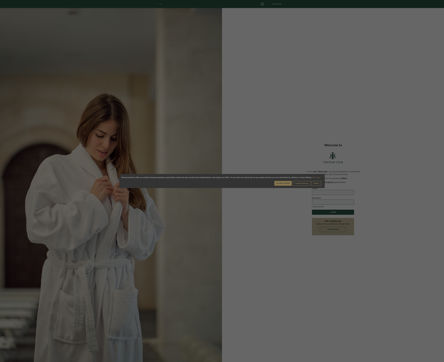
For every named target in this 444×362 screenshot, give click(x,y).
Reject (316, 183)
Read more (316, 177)
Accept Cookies (283, 183)
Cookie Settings (301, 183)
